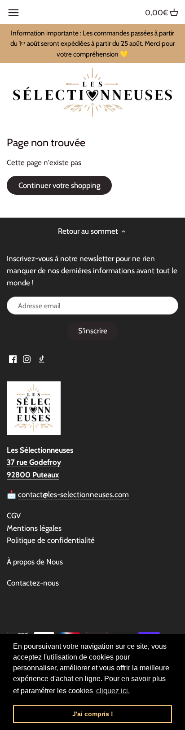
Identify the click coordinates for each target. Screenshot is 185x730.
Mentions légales (34, 528)
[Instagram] (27, 359)
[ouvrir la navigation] (13, 12)
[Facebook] (13, 359)
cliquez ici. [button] (113, 691)
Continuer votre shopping (59, 185)
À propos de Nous (35, 561)
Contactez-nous (33, 582)
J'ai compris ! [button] (92, 713)
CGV (14, 515)
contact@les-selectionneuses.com (73, 494)
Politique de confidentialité (51, 540)
